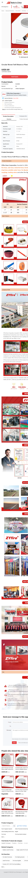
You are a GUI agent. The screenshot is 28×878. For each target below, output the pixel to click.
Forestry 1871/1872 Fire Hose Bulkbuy (12, 864)
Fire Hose (24, 10)
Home (2, 10)
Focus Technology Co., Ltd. (18, 872)
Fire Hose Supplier (17, 860)
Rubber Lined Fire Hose (8, 850)
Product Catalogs (22, 825)
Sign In (3, 109)
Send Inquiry (14, 76)
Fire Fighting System (19, 857)
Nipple (16, 831)
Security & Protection (10, 10)
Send (14, 742)
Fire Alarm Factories (7, 857)
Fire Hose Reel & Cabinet (20, 834)
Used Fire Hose (6, 860)
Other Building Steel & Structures (8, 831)
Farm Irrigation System (6, 829)
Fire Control (18, 10)
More (2, 837)
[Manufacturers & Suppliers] (14, 2)
